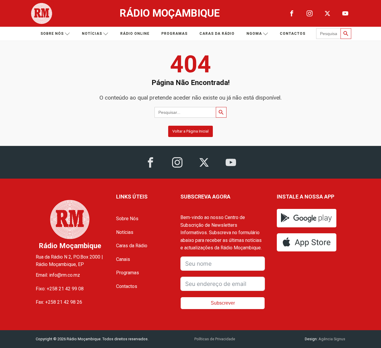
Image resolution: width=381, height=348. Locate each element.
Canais (123, 259)
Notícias (92, 34)
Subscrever (223, 303)
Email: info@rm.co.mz (58, 275)
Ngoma (254, 34)
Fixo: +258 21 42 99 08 (60, 289)
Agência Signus (331, 339)
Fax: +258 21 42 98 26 (59, 302)
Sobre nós (52, 34)
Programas (174, 34)
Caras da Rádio (217, 34)
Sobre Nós (127, 218)
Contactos (292, 34)
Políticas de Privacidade (214, 339)
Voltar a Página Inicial (190, 131)
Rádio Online (134, 34)
